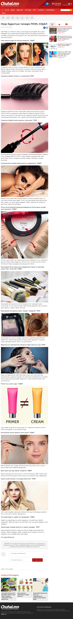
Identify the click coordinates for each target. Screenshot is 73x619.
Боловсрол (41, 10)
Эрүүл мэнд (28, 10)
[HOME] (2, 10)
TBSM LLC (4, 614)
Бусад (3, 13)
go (71, 10)
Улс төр (7, 10)
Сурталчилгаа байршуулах (44, 607)
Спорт (34, 10)
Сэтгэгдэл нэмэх (37, 560)
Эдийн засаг (19, 10)
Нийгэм (13, 10)
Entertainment (50, 10)
